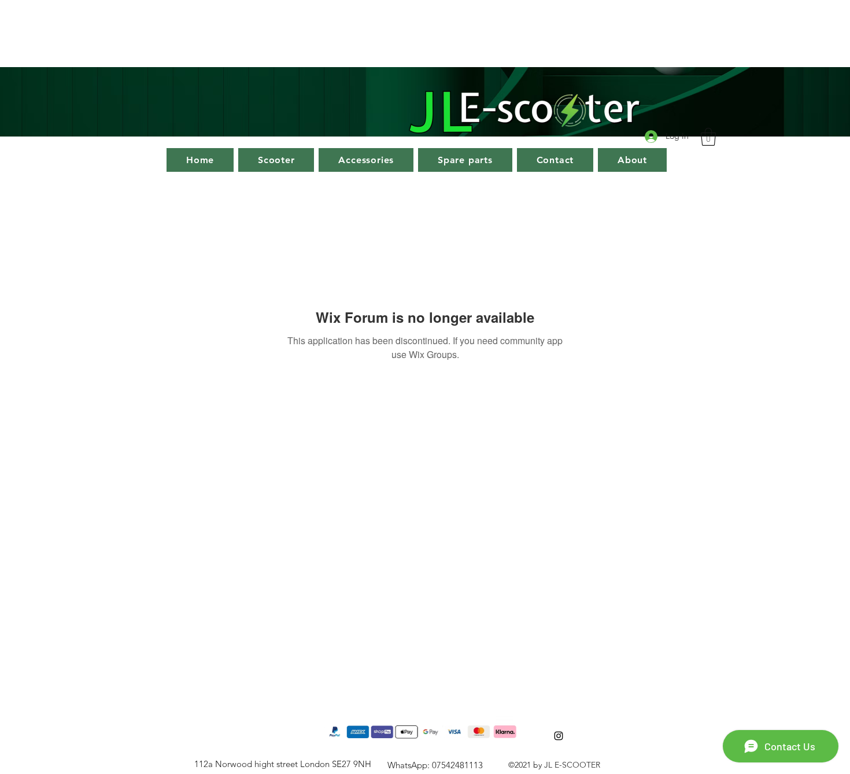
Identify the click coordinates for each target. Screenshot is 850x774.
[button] (708, 137)
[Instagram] (558, 736)
